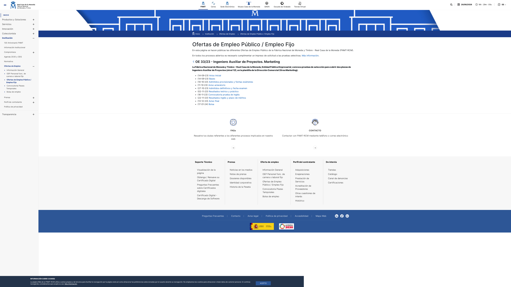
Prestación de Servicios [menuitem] (302, 180)
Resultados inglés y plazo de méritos (227, 97)
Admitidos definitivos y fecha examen (228, 88)
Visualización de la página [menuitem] (206, 171)
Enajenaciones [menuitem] (302, 174)
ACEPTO (263, 283)
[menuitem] (6, 15)
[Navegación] (5, 5)
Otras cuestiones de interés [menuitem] (305, 195)
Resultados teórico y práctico (224, 91)
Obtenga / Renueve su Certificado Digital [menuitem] (208, 179)
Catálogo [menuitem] (332, 174)
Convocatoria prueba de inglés (224, 94)
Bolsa (211, 104)
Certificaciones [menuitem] (335, 182)
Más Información (71, 284)
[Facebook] (342, 215)
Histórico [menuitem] (299, 200)
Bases (212, 78)
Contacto (235, 216)
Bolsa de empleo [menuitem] (271, 196)
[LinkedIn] (336, 215)
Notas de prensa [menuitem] (238, 174)
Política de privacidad (277, 216)
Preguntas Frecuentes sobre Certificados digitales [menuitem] (208, 187)
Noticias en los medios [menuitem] (241, 169)
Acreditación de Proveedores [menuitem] (303, 187)
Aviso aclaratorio (216, 85)
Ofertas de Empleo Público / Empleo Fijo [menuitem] (273, 183)
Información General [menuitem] (273, 169)
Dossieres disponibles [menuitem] (240, 178)
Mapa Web (321, 216)
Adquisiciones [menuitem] (302, 169)
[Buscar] (451, 5)
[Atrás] (193, 62)
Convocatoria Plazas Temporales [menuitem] (273, 190)
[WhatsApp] (347, 215)
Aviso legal (253, 216)
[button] (33, 19)
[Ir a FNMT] (22, 5)
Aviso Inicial (215, 75)
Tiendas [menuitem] (332, 169)
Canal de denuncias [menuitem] (338, 178)
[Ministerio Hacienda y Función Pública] (262, 226)
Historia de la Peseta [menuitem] (240, 186)
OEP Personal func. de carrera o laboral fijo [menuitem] (274, 176)
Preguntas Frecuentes (213, 216)
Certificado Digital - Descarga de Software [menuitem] (208, 197)
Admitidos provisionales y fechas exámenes (231, 82)
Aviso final (214, 101)
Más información (310, 55)
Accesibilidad (301, 216)
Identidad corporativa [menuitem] (240, 182)
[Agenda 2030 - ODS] (286, 226)
